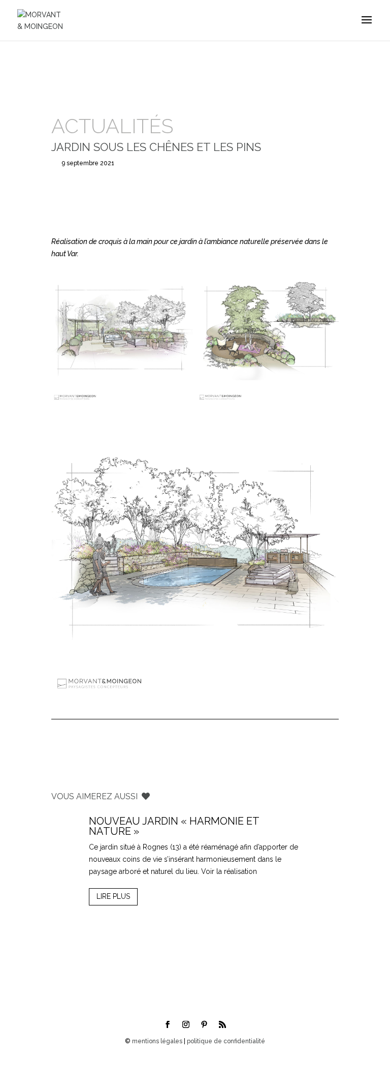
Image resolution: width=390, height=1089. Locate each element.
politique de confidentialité (226, 1041)
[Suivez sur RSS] (222, 1024)
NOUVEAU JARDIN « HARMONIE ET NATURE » (174, 826)
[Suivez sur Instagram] (186, 1024)
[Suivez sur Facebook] (167, 1024)
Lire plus (113, 896)
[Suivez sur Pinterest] (204, 1024)
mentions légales (157, 1041)
